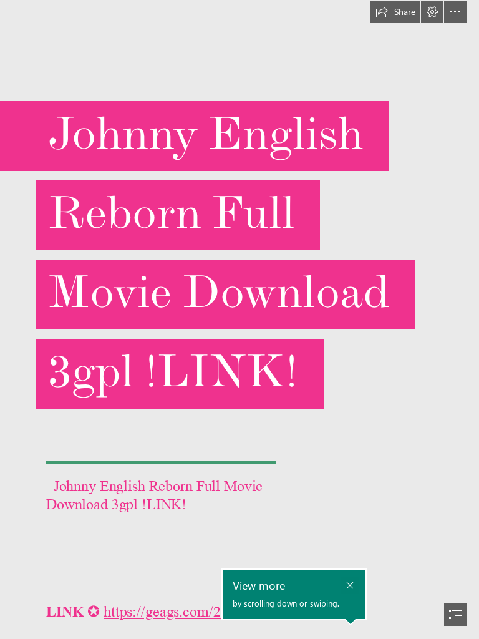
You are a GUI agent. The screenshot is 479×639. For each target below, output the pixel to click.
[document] (239, 319)
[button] (395, 12)
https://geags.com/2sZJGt (180, 611)
